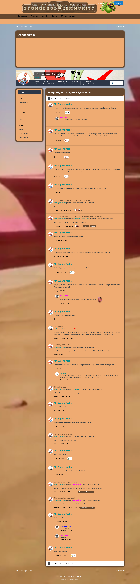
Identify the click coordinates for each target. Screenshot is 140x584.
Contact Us (70, 576)
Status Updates (23, 102)
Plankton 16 (58, 327)
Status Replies (23, 106)
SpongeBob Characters (86, 203)
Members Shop (68, 16)
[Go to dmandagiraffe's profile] (57, 527)
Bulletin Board (87, 329)
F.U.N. (54, 16)
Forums (34, 16)
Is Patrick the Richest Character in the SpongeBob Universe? (78, 216)
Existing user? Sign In (104, 3)
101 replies (72, 492)
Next (56, 98)
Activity (45, 16)
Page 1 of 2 (68, 98)
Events (21, 129)
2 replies (68, 210)
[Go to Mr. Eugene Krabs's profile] (50, 105)
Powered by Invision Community (70, 581)
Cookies (78, 576)
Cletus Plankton (60, 387)
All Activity (22, 92)
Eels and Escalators (94, 484)
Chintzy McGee (61, 345)
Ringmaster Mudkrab (64, 434)
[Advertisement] (53, 52)
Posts (20, 119)
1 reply (69, 396)
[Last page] (60, 98)
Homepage (22, 16)
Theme (61, 576)
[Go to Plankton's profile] (57, 374)
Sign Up (118, 3)
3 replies (71, 338)
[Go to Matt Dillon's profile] (57, 118)
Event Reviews (23, 137)
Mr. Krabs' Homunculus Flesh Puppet (72, 200)
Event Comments (24, 133)
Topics (21, 116)
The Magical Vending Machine (65, 482)
